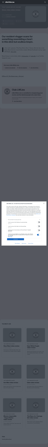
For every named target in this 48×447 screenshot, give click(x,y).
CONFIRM (15, 239)
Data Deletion (17, 243)
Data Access (24, 243)
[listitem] (24, 219)
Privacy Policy (30, 243)
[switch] (38, 222)
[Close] (44, 204)
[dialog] (24, 223)
